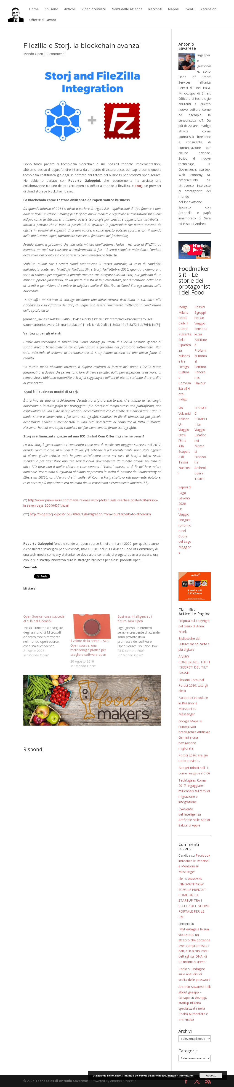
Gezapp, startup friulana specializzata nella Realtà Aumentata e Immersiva (193, 1008)
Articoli (70, 9)
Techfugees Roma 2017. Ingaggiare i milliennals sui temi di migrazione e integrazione (194, 791)
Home (34, 9)
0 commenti (55, 54)
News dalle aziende (127, 9)
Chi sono (51, 9)
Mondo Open (33, 54)
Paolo (182, 969)
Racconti (155, 9)
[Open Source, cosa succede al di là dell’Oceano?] (46, 636)
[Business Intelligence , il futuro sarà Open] (141, 636)
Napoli (173, 9)
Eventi (189, 9)
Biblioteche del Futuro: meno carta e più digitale (194, 644)
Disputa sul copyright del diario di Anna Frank (194, 626)
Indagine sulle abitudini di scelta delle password (194, 974)
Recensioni (208, 9)
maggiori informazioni (181, 1075)
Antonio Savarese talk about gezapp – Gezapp (194, 992)
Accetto (211, 1075)
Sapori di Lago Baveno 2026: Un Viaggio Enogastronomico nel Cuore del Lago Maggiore (184, 520)
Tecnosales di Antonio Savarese (61, 1081)
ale (180, 878)
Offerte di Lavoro (42, 20)
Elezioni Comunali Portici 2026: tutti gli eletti (193, 685)
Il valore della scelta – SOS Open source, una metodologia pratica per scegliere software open (89, 648)
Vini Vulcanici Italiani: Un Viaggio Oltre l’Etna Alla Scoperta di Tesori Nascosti (184, 440)
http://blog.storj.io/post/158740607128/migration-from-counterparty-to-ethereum (90, 514)
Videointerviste (94, 9)
